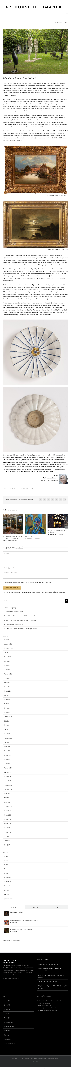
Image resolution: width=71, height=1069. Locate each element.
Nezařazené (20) (8, 1026)
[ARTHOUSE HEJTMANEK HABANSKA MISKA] (35, 388)
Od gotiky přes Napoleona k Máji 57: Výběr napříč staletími (21, 628)
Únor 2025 (7, 665)
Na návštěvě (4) (8, 1022)
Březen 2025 (7, 661)
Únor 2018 (7, 828)
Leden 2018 (7, 832)
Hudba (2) (7, 1009)
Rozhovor (6, 890)
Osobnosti (7, 886)
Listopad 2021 (8, 716)
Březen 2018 (7, 823)
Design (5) (7, 1005)
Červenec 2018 (8, 806)
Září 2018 (6, 798)
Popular (13, 907)
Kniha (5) (6, 1013)
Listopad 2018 (8, 789)
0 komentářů (30, 488)
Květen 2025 (7, 652)
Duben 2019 (7, 776)
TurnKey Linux (44, 1068)
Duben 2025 (7, 657)
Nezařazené (7, 881)
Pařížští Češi (7, 536)
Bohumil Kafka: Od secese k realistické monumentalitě (20, 616)
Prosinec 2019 (8, 768)
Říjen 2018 (7, 793)
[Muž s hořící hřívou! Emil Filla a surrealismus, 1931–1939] (6, 921)
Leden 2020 (7, 764)
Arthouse (6, 488)
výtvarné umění (8, 899)
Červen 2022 (7, 708)
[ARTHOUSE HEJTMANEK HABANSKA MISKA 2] (35, 320)
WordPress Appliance (28, 1068)
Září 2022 (6, 704)
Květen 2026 (7, 640)
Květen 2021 (7, 729)
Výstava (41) (7, 1039)
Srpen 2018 (7, 802)
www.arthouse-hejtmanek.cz (40, 1058)
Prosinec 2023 (8, 674)
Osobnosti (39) (8, 1030)
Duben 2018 (7, 819)
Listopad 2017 (8, 840)
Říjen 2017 (7, 845)
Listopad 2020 (8, 742)
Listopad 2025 (8, 644)
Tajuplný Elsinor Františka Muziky (14, 611)
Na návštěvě (7, 877)
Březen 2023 (7, 695)
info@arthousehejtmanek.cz (49, 1008)
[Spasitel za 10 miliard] (6, 912)
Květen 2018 (7, 815)
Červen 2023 (7, 687)
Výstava (6, 894)
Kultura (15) (7, 1018)
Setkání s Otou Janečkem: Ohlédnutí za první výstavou (20, 620)
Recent (35, 907)
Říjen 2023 (7, 682)
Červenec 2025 (8, 648)
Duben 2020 (7, 755)
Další (65, 22)
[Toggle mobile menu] (67, 13)
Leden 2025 (7, 670)
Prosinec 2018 (8, 785)
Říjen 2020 (7, 746)
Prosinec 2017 (8, 836)
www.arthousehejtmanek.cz (48, 1010)
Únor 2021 (7, 734)
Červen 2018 (7, 811)
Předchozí (59, 22)
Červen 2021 (7, 725)
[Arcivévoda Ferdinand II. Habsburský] (6, 929)
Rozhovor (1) (7, 1035)
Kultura (6, 873)
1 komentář (37, 534)
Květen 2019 (7, 772)
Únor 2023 (7, 699)
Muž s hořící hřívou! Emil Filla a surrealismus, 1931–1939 (26, 920)
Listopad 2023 (8, 678)
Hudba (6, 864)
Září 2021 (6, 721)
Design (6, 860)
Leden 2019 (7, 781)
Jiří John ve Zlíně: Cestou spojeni (13, 624)
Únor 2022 (7, 712)
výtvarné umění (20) (9, 1043)
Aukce (24, 488)
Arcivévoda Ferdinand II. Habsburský (21, 929)
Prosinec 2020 (8, 738)
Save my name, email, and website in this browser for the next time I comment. (28, 582)
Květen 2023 (7, 691)
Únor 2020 (7, 759)
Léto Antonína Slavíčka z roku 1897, (42, 99)
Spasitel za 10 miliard (16, 912)
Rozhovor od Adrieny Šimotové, (30, 305)
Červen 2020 (7, 751)
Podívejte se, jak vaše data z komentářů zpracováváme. (48, 592)
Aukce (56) (7, 1001)
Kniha (5, 869)
